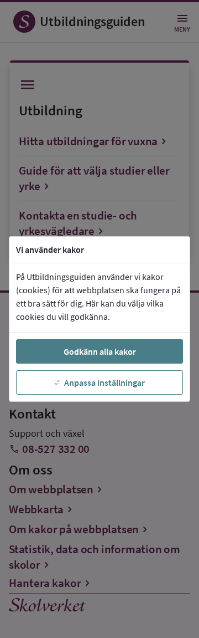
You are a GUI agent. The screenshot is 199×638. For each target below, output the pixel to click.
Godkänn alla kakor (100, 351)
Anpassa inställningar (104, 382)
